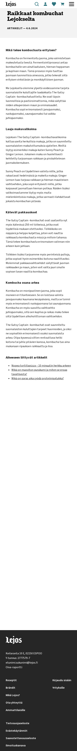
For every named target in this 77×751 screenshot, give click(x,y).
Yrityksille (58, 688)
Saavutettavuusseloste (21, 738)
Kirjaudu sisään (61, 680)
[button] (37, 4)
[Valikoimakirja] (54, 4)
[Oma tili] (45, 4)
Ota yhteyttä (14, 703)
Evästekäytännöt (16, 731)
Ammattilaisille (15, 710)
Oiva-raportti (14, 667)
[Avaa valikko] (71, 4)
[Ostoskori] (62, 4)
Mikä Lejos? (13, 695)
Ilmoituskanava (16, 745)
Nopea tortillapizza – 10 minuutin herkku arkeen (41, 366)
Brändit (10, 688)
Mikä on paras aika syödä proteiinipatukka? (37, 378)
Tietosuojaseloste (17, 723)
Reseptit (11, 680)
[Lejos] (14, 641)
